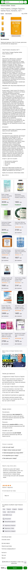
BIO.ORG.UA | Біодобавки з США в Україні (14, 561)
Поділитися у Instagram (10, 531)
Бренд (2, 13)
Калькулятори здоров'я (10, 521)
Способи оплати (6, 539)
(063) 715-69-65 (11, 512)
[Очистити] (22, 2)
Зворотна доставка (7, 546)
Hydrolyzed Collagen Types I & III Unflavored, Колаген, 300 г (20, 251)
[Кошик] (25, 2)
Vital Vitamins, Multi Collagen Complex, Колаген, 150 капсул (19, 307)
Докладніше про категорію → (14, 170)
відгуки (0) (10, 487)
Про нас (4, 555)
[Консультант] (25, 562)
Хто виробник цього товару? (10, 455)
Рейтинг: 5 (4, 487)
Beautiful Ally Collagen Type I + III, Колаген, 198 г (20, 335)
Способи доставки (6, 536)
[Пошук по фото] (19, 2)
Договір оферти (6, 543)
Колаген (13, 5)
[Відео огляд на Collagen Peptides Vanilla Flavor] (3, 36)
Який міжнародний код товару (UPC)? (13, 452)
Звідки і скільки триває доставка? (12, 450)
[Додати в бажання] (25, 568)
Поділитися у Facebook (10, 525)
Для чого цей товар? (8, 447)
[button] (14, 360)
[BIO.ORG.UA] (2, 2)
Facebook (20, 509)
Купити (15, 568)
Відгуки (4, 558)
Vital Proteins (8, 13)
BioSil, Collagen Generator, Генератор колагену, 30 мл (7, 196)
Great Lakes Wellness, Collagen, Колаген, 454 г (20, 224)
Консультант (8, 518)
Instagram (14, 509)
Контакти (4, 552)
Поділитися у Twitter (9, 528)
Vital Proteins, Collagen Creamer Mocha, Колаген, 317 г (20, 279)
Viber (4, 509)
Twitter (4, 512)
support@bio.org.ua (7, 514)
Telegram (9, 509)
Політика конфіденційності (9, 548)
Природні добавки (5, 5)
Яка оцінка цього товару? (10, 458)
